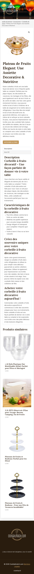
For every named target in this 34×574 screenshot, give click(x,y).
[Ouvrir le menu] (31, 9)
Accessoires (17, 21)
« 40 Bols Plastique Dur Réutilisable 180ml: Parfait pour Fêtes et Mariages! (16, 366)
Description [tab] (8, 149)
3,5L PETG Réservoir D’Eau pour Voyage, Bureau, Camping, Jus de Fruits (16, 412)
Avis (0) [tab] (6, 152)
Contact (17, 571)
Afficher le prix (10, 142)
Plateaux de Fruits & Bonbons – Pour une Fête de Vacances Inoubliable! (17, 505)
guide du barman (7, 21)
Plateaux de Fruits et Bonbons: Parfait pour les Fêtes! (16, 459)
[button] (29, 32)
